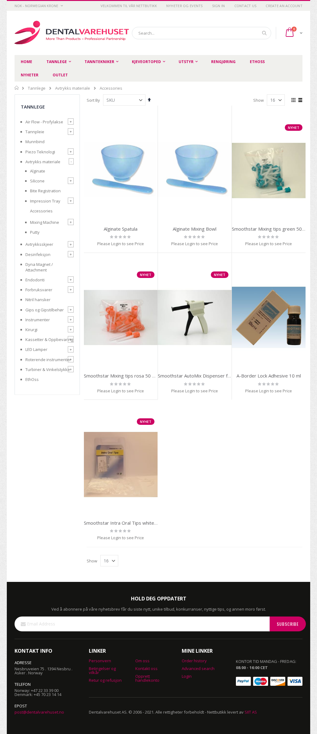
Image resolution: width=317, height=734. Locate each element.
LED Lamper (36, 349)
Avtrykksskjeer (39, 244)
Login (187, 676)
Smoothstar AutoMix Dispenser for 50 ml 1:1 (205, 376)
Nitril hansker (37, 299)
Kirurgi (31, 329)
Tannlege (37, 88)
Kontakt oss (146, 668)
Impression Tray (45, 201)
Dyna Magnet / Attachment (39, 267)
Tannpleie (34, 131)
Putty (35, 232)
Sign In (218, 5)
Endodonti (35, 280)
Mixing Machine (44, 222)
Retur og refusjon (105, 680)
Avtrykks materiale (72, 88)
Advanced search (198, 668)
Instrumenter (37, 319)
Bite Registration (45, 191)
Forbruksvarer (38, 289)
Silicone (37, 181)
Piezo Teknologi (40, 152)
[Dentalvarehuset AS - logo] (73, 32)
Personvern (100, 661)
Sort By (93, 100)
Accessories (41, 211)
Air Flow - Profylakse (44, 122)
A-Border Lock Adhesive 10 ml (269, 376)
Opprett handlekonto (147, 678)
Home (17, 87)
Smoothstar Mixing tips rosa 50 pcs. (122, 376)
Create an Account (284, 5)
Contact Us (245, 5)
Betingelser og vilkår (102, 670)
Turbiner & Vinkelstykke (47, 369)
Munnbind (35, 141)
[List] (300, 100)
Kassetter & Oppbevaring (49, 339)
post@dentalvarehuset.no (39, 712)
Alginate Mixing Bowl (194, 229)
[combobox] (201, 33)
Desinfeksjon (37, 254)
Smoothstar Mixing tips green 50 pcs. (271, 229)
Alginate (37, 171)
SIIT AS (251, 712)
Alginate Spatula (120, 229)
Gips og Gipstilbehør (44, 310)
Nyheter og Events (184, 5)
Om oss (142, 661)
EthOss (32, 379)
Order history (194, 661)
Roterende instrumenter (48, 359)
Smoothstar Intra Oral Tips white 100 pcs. (128, 523)
